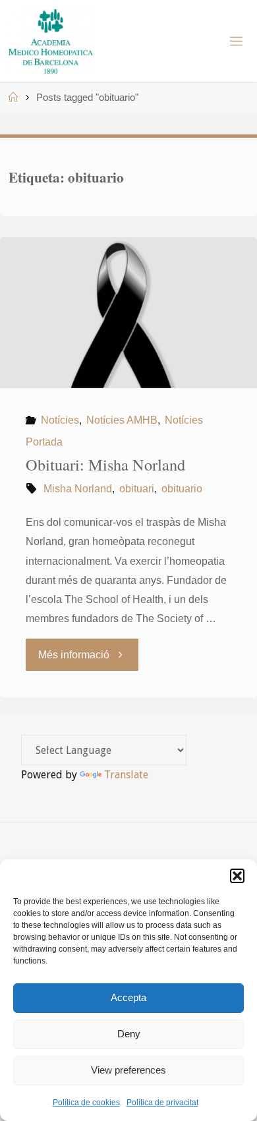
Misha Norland (77, 488)
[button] (237, 875)
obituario (181, 488)
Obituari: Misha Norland (105, 464)
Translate (126, 774)
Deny (128, 1033)
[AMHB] (50, 41)
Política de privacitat (162, 1102)
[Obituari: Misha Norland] (128, 312)
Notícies (59, 420)
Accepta (128, 997)
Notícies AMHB (121, 420)
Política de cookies (86, 1102)
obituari (136, 488)
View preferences (128, 1070)
